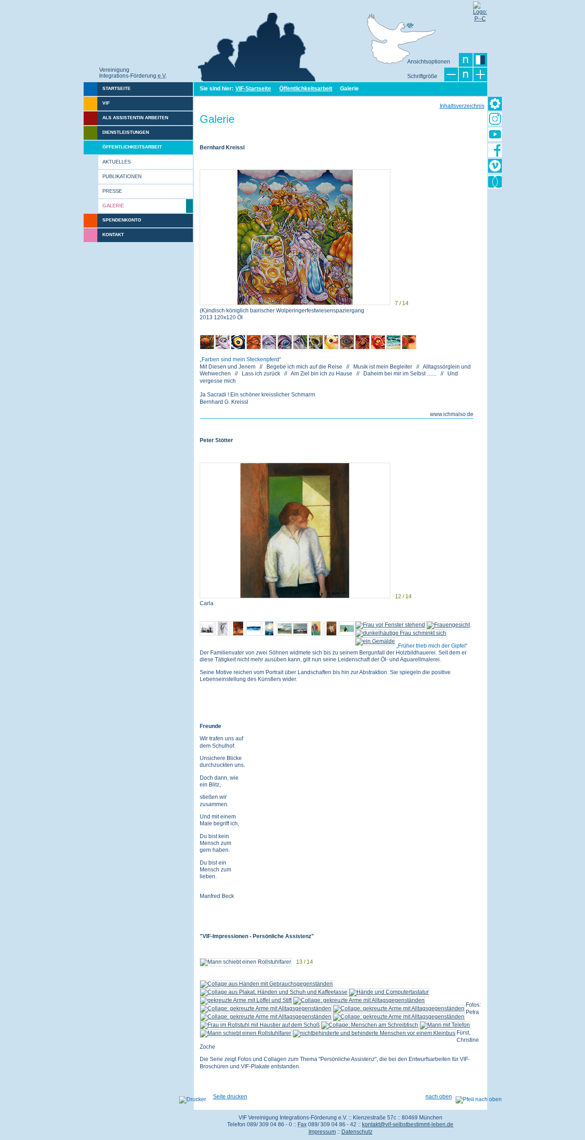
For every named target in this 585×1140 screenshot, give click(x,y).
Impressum (322, 1132)
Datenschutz (356, 1132)
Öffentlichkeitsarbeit (305, 88)
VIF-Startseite (253, 88)
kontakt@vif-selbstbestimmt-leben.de (407, 1124)
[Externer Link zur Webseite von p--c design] (480, 8)
